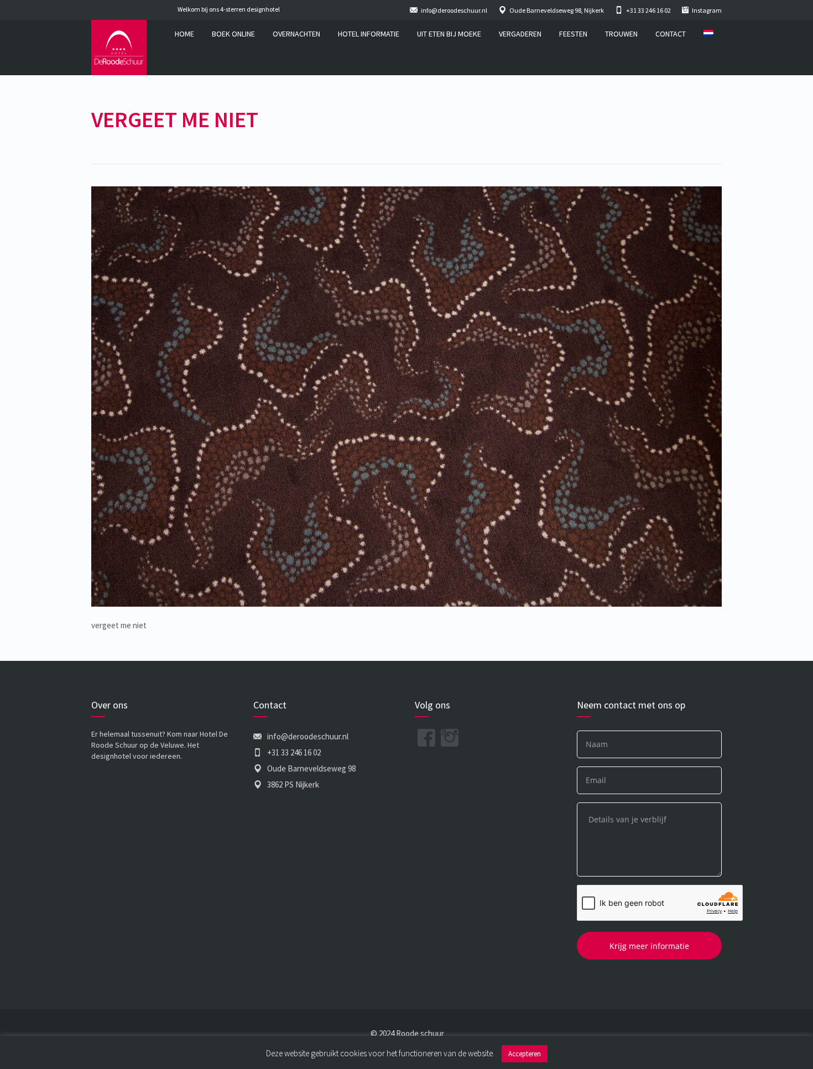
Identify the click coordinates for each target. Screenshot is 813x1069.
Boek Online (233, 34)
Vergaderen (520, 34)
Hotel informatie (368, 34)
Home (184, 34)
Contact (670, 34)
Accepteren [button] (524, 1053)
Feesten (573, 34)
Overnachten (296, 34)
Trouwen (621, 34)
